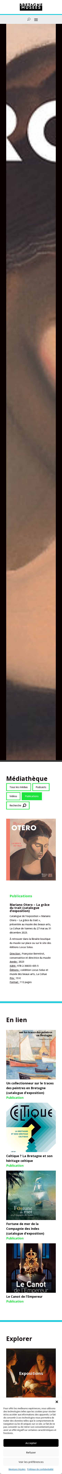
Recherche (15, 805)
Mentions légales (17, 1469)
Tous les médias (18, 787)
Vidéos (13, 796)
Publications (32, 796)
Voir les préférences (31, 1462)
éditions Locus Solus (21, 947)
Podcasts (41, 787)
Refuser (31, 1452)
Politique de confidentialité (40, 1469)
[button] (57, 1402)
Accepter (31, 1443)
